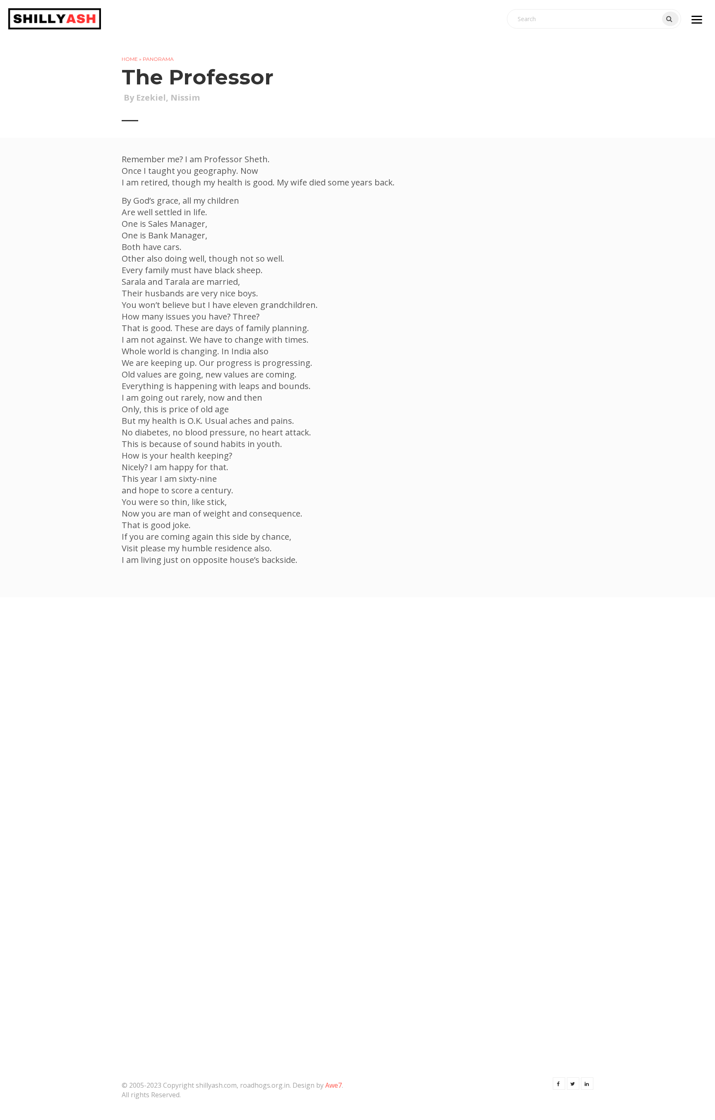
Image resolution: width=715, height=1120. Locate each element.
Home (130, 59)
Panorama (158, 59)
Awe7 (333, 1085)
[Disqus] (357, 718)
